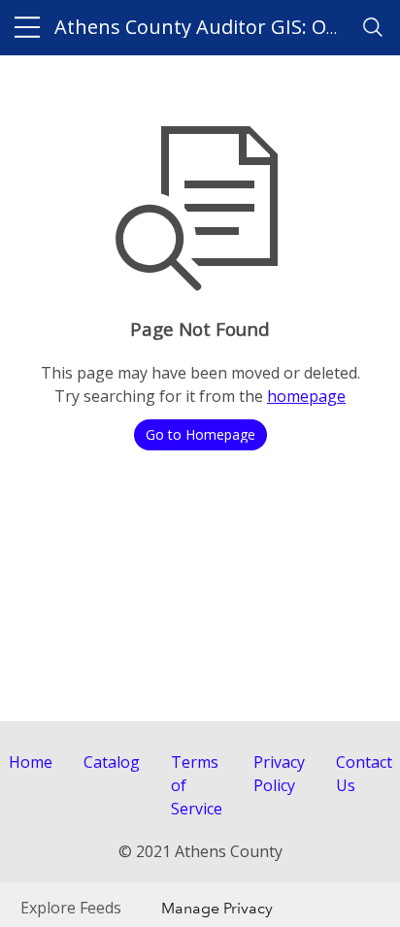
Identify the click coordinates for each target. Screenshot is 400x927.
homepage (306, 396)
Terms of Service (196, 785)
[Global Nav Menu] (27, 27)
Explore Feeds (70, 907)
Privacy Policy (279, 773)
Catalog (111, 762)
